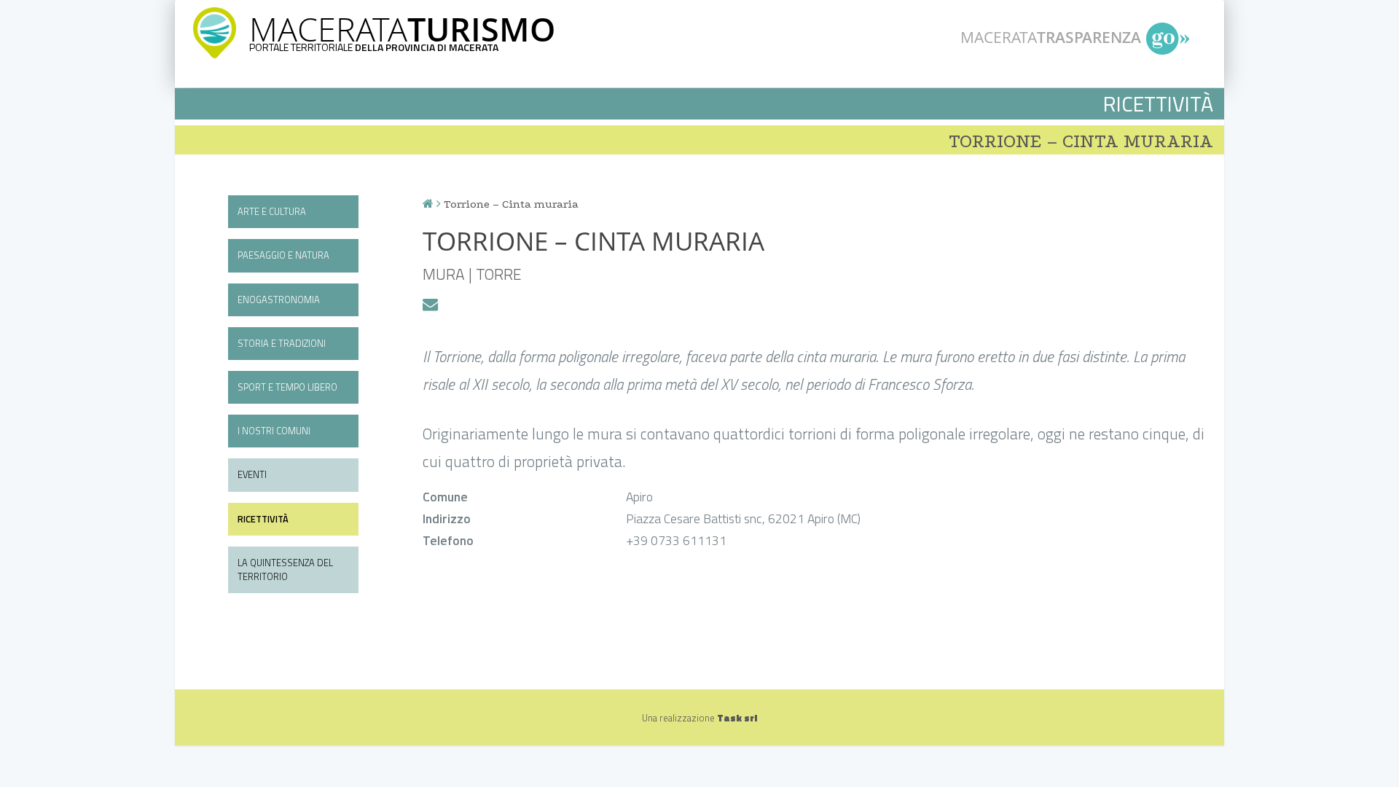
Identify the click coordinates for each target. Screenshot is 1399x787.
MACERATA (402, 29)
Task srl (737, 717)
